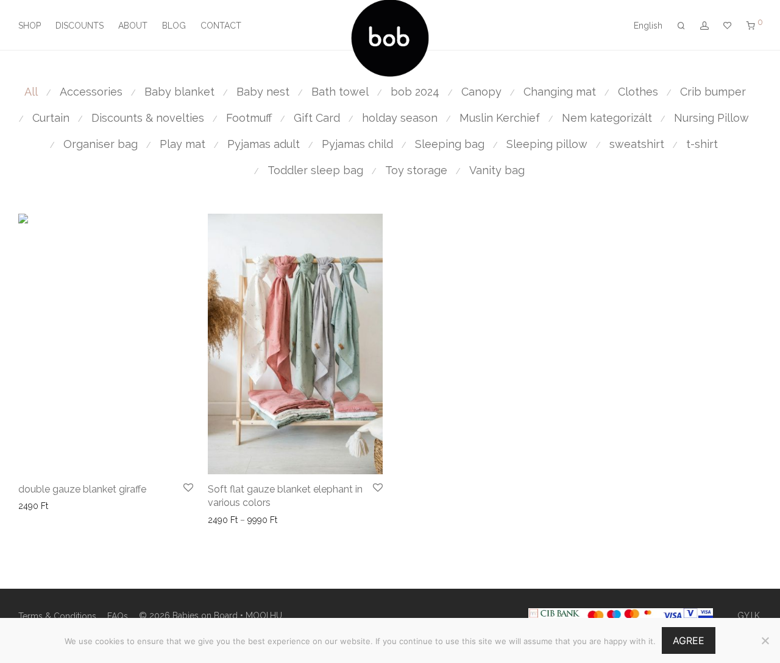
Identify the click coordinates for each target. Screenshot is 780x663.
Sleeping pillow (546, 144)
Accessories (91, 91)
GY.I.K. (749, 615)
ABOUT (132, 25)
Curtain (50, 117)
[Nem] (765, 640)
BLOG (174, 25)
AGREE (688, 640)
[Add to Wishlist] (188, 488)
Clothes (638, 91)
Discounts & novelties (147, 117)
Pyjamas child (357, 144)
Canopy (481, 91)
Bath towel (340, 91)
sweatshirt (636, 144)
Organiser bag (100, 144)
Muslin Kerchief (499, 117)
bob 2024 (415, 91)
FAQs (117, 616)
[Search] (681, 26)
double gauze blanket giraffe (82, 489)
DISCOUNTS (79, 25)
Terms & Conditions (57, 616)
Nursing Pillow (711, 117)
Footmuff (249, 117)
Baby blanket (179, 91)
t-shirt (702, 144)
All (31, 91)
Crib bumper (713, 91)
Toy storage (416, 170)
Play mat (182, 144)
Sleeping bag (449, 144)
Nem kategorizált (607, 117)
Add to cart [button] (36, 506)
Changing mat (559, 91)
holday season (400, 117)
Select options (232, 520)
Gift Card (317, 117)
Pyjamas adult (263, 144)
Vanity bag (497, 170)
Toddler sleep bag (315, 170)
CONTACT (220, 25)
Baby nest (262, 91)
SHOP (29, 25)
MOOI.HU (264, 615)
